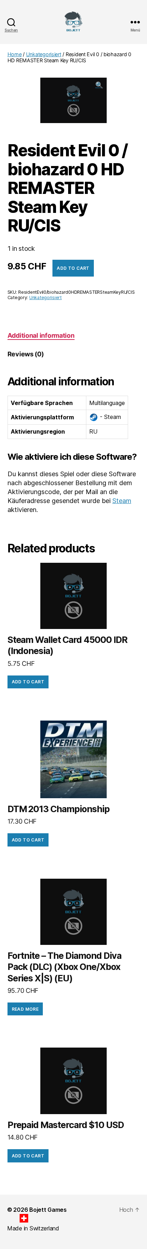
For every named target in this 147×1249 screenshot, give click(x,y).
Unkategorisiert (43, 54)
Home (14, 54)
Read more (25, 1009)
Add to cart (73, 268)
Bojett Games (48, 1209)
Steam (121, 500)
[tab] (41, 335)
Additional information (41, 335)
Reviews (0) (25, 354)
